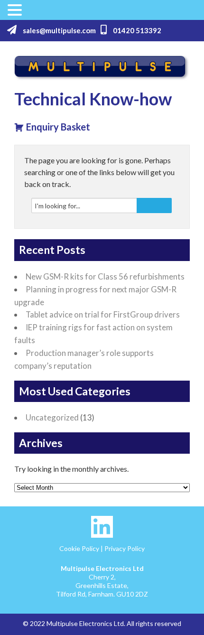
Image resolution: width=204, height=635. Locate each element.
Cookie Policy (79, 548)
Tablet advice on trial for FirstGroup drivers (103, 314)
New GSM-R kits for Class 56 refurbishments (105, 276)
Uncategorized (52, 417)
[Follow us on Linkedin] (102, 535)
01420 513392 (136, 30)
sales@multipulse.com (58, 30)
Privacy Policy (124, 548)
